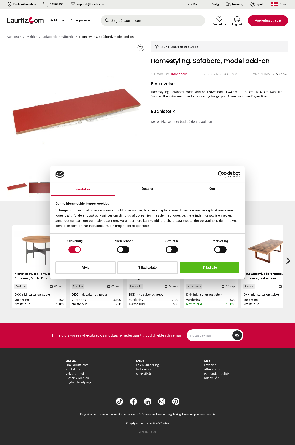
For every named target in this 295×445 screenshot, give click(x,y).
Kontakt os (73, 369)
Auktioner (14, 37)
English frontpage (78, 382)
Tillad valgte (147, 267)
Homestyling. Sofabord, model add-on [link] (106, 37)
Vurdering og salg (268, 20)
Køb (195, 4)
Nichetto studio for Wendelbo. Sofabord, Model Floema (37, 276)
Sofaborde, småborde (58, 37)
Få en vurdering (147, 365)
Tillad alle (210, 267)
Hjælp (260, 4)
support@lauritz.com (91, 4)
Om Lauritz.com (77, 365)
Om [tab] (212, 188)
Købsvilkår (211, 378)
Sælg (215, 4)
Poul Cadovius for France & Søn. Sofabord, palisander (267, 276)
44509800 (56, 4)
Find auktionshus (24, 4)
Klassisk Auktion (77, 378)
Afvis (85, 267)
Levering (237, 4)
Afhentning (212, 369)
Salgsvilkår (143, 374)
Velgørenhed (75, 374)
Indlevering (144, 369)
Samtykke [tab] (82, 189)
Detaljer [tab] (148, 188)
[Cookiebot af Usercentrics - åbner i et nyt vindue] (221, 174)
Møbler (32, 37)
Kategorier (78, 20)
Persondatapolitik (216, 374)
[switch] (123, 249)
